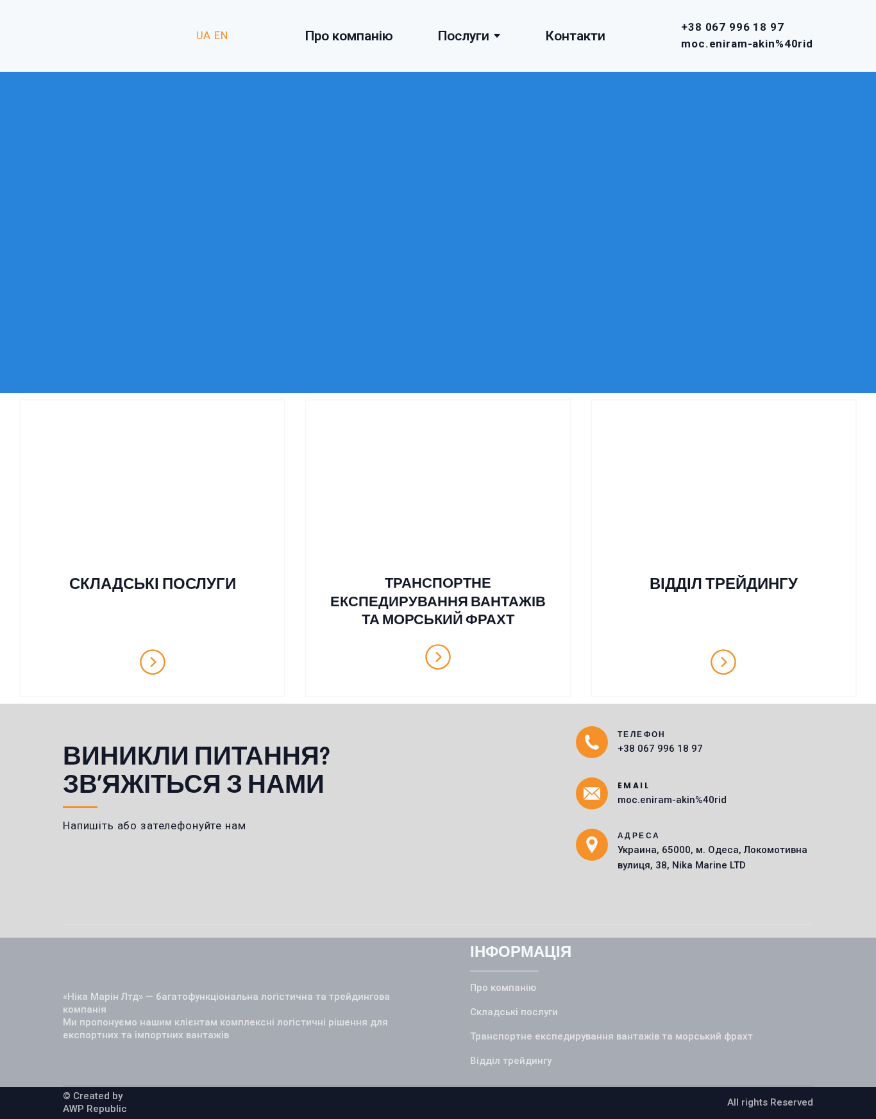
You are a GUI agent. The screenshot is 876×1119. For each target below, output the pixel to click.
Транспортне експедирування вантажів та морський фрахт (611, 1036)
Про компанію (349, 36)
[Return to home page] (123, 36)
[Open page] (152, 489)
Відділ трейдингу (511, 1060)
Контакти (575, 36)
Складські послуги (514, 1012)
